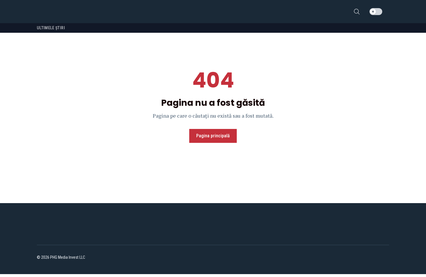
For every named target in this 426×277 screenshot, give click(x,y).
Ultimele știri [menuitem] (51, 27)
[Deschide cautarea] (357, 11)
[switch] (375, 11)
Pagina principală (213, 135)
